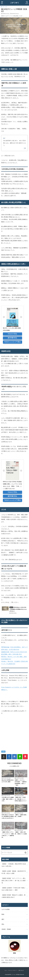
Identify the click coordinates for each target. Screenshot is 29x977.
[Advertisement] (14, 731)
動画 (3, 914)
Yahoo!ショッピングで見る (12, 342)
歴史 (4, 751)
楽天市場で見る (12, 337)
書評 (3, 919)
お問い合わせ (21, 970)
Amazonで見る (12, 333)
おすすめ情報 (6, 909)
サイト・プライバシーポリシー (11, 970)
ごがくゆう (14, 3)
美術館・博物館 (6, 929)
